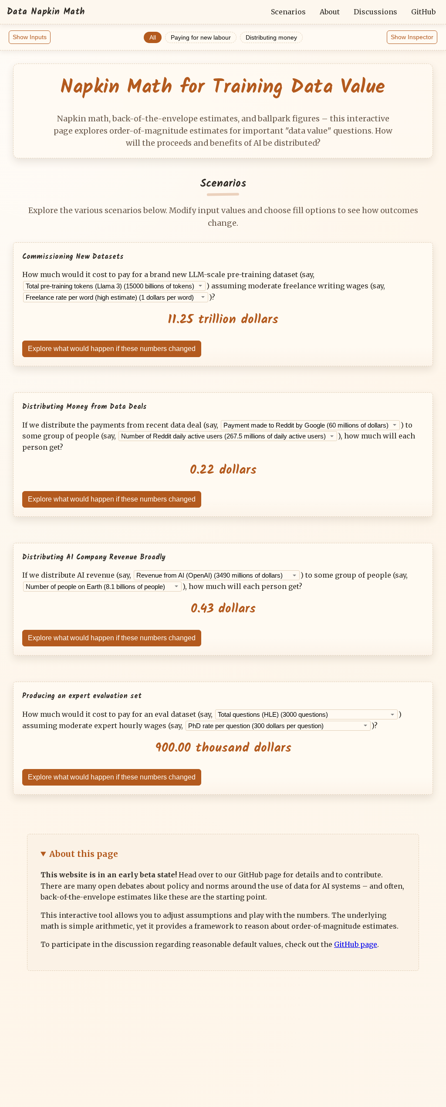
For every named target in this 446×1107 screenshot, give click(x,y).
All (152, 37)
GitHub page (355, 944)
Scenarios (288, 11)
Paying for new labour (201, 37)
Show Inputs (30, 36)
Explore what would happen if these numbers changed (112, 348)
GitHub (423, 11)
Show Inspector (412, 36)
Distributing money (271, 37)
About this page (83, 854)
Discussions (375, 11)
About (330, 11)
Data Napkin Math (45, 12)
